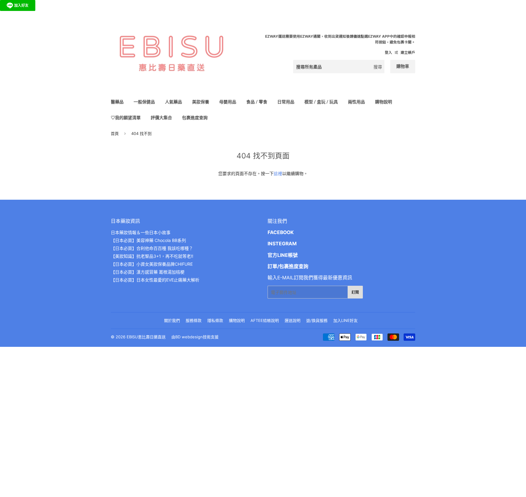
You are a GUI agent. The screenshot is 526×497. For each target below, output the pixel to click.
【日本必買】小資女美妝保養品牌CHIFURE (152, 264)
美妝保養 (200, 101)
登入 (388, 52)
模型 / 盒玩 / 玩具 (321, 101)
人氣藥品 (173, 101)
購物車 (402, 66)
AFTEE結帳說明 (265, 320)
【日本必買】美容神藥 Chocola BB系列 (148, 240)
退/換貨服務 (317, 320)
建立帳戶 (408, 52)
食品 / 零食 (256, 101)
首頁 (115, 133)
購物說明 (383, 101)
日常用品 (285, 101)
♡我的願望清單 (126, 117)
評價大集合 (161, 117)
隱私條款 (215, 320)
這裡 (278, 173)
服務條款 (194, 320)
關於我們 (172, 320)
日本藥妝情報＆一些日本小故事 (140, 232)
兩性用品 (356, 101)
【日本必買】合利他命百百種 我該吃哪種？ (152, 248)
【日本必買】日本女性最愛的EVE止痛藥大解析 (155, 279)
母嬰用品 (227, 101)
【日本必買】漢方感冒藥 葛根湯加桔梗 (147, 271)
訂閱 (355, 292)
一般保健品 (144, 101)
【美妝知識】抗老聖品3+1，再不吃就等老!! (152, 256)
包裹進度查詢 (195, 117)
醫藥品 (117, 101)
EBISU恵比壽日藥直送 (146, 336)
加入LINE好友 (345, 320)
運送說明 (292, 320)
